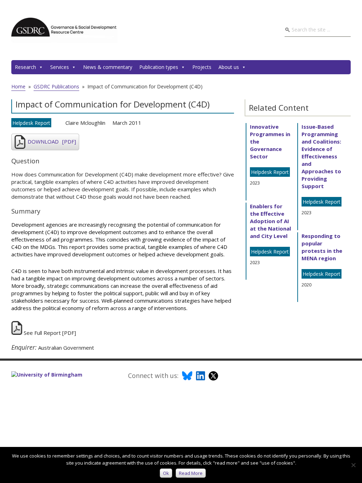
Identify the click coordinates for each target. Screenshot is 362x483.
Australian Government (66, 347)
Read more (191, 473)
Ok (166, 473)
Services (59, 67)
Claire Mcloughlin (85, 122)
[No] (353, 465)
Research (25, 67)
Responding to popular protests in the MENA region (322, 247)
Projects (201, 67)
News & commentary (107, 67)
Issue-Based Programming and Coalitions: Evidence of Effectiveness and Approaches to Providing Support (321, 156)
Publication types (158, 67)
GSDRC (64, 30)
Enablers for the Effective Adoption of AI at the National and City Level (270, 221)
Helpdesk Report (31, 123)
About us (228, 67)
